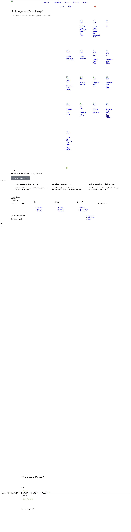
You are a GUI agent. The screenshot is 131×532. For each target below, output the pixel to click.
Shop (69, 6)
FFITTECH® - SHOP (18, 15)
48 (73, 168)
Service (67, 2)
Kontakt (85, 2)
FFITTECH (3, 180)
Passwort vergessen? (28, 509)
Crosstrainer (15, 200)
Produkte (46, 2)
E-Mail (24, 487)
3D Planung (57, 2)
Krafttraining (15, 197)
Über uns (76, 2)
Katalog (62, 6)
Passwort (24, 495)
